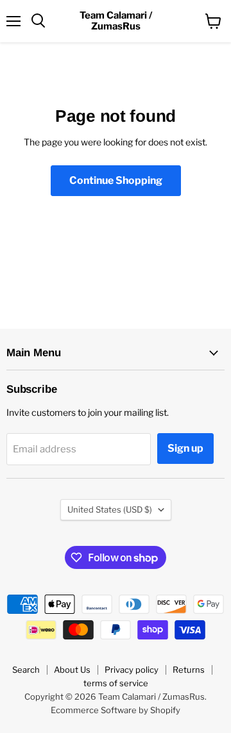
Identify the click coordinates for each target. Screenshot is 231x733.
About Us (72, 669)
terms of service (115, 683)
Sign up (185, 448)
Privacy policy (131, 669)
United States (109, 509)
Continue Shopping (115, 180)
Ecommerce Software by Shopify (115, 710)
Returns (189, 669)
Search (26, 669)
